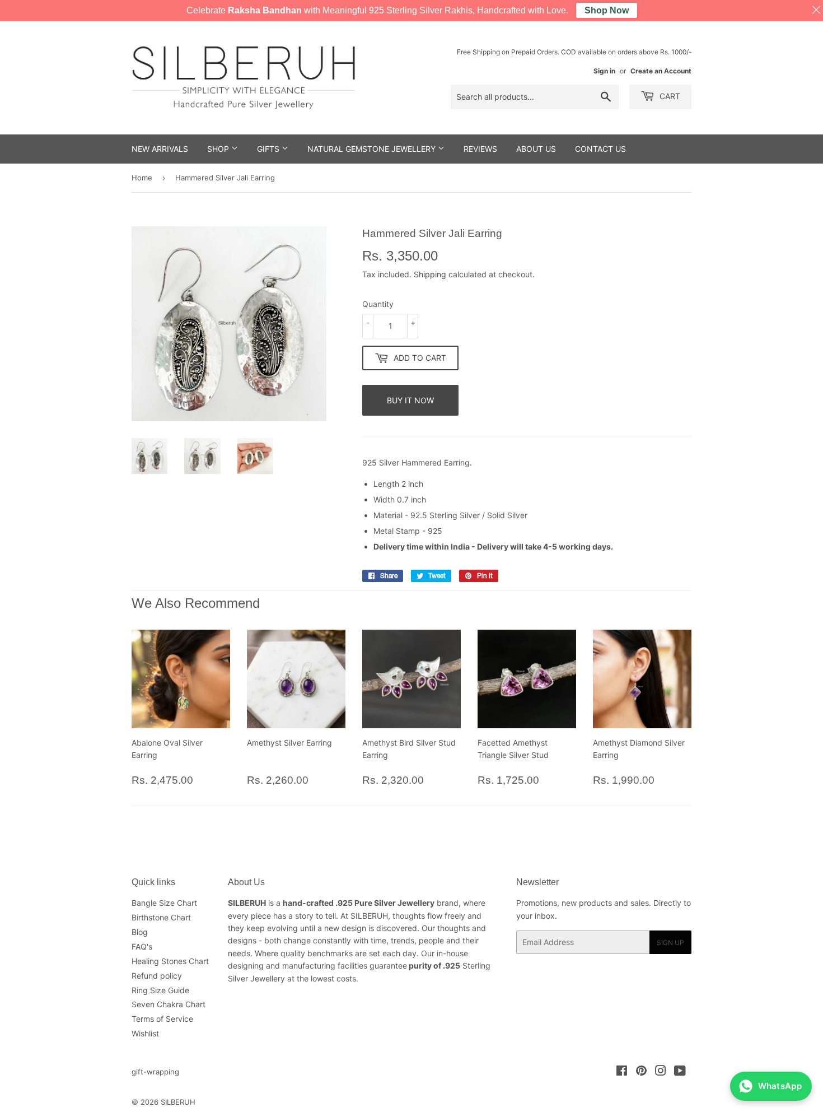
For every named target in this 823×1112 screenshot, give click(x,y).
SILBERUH (178, 1101)
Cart (668, 96)
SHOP (219, 148)
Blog (140, 932)
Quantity (378, 304)
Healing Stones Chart (170, 961)
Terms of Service (162, 1018)
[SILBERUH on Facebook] (622, 1072)
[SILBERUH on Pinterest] (641, 1072)
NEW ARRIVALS (160, 148)
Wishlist (145, 1033)
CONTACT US (600, 148)
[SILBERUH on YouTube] (680, 1072)
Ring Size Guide (160, 990)
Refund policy (157, 975)
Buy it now (410, 400)
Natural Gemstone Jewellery (372, 148)
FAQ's (142, 946)
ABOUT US (536, 148)
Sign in (604, 71)
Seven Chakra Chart (168, 1004)
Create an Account (660, 71)
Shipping (430, 274)
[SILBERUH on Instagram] (660, 1072)
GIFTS (269, 148)
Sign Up (670, 942)
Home (142, 177)
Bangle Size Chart (164, 903)
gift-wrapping (155, 1071)
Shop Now (606, 10)
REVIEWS (480, 148)
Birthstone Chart (161, 917)
